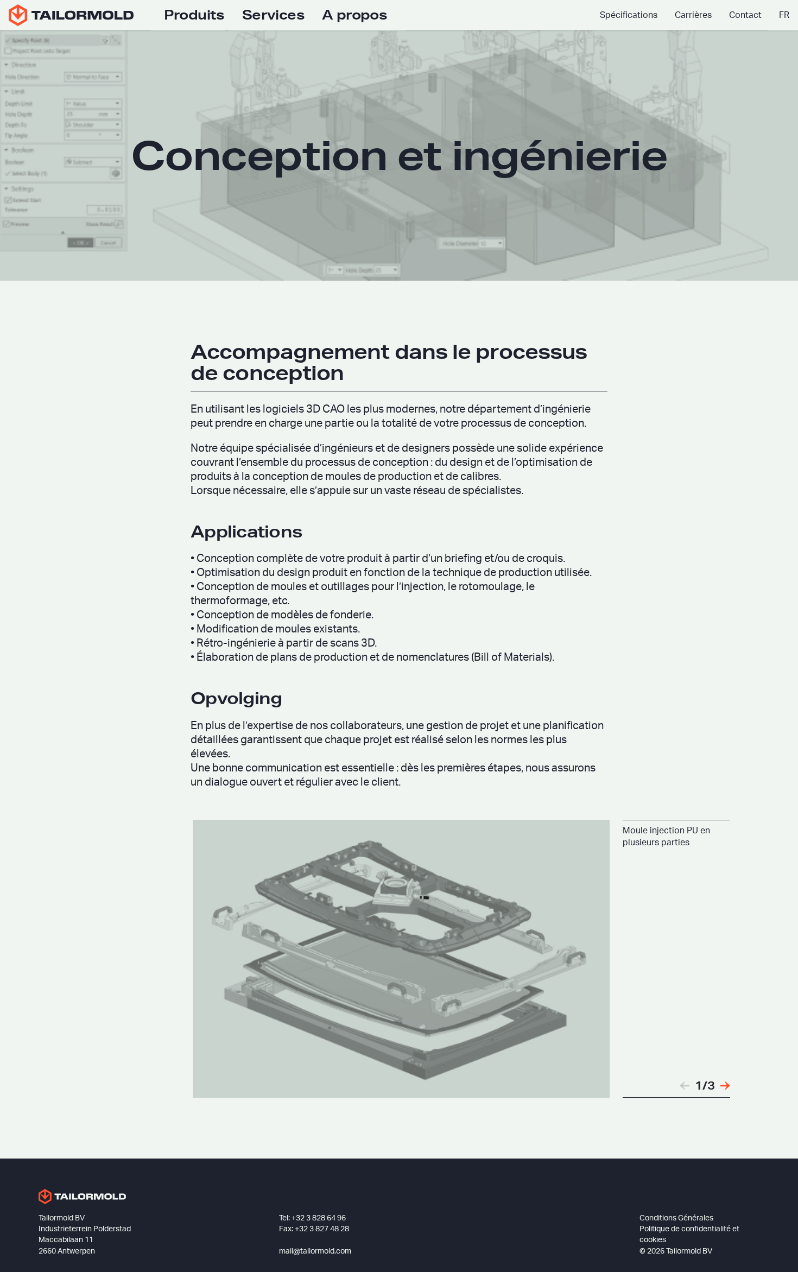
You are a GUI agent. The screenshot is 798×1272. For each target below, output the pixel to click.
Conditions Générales (676, 1218)
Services (273, 14)
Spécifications (628, 15)
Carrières (693, 15)
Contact (745, 15)
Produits (194, 14)
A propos (354, 14)
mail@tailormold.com (315, 1251)
